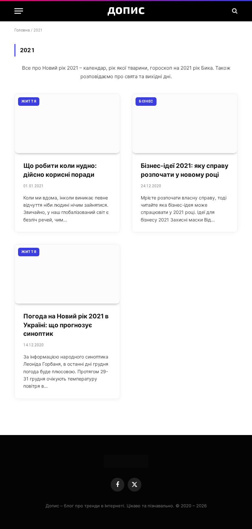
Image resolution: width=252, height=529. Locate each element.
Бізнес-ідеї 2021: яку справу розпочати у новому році (184, 170)
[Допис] (126, 11)
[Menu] (18, 11)
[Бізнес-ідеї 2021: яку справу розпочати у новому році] (184, 123)
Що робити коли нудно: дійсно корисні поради (60, 170)
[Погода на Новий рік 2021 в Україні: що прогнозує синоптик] (67, 274)
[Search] (234, 11)
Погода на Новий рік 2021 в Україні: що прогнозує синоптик (66, 324)
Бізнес (146, 101)
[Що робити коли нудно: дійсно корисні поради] (67, 123)
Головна (22, 30)
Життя (28, 101)
